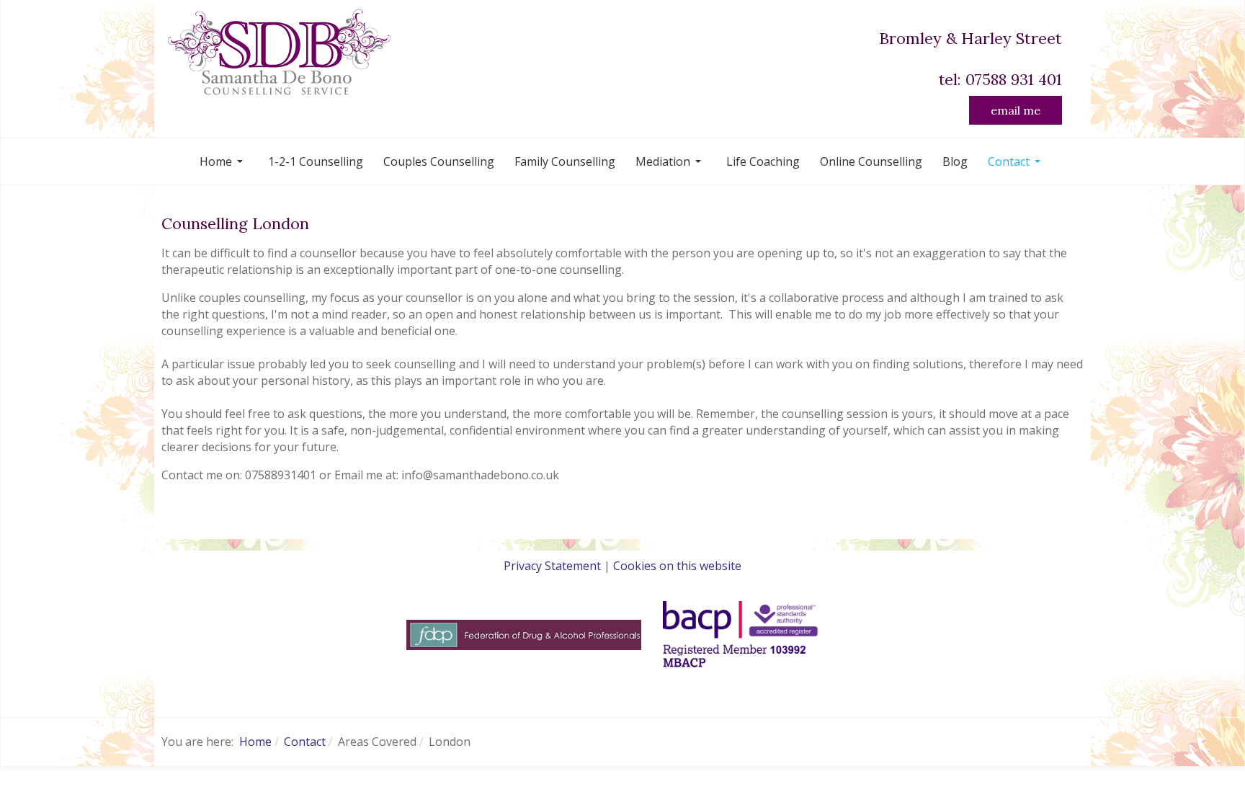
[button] (223, 161)
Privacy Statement (552, 566)
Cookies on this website (677, 566)
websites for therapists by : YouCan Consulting (623, 689)
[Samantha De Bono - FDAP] (523, 634)
